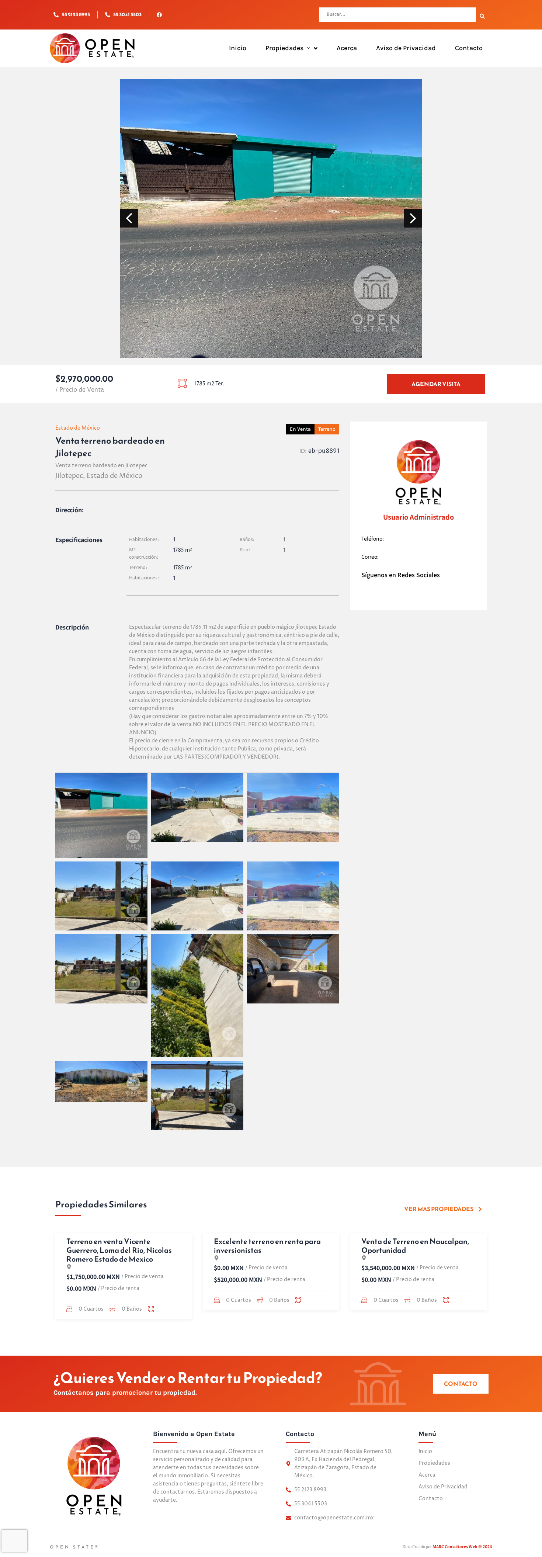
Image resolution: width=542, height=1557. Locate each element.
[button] (306, 48)
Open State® (75, 1547)
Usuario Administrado (418, 516)
